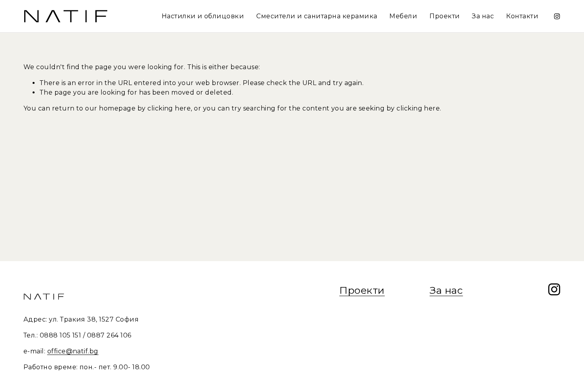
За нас (483, 16)
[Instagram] (557, 16)
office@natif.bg (73, 351)
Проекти (444, 16)
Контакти (522, 16)
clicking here (169, 108)
